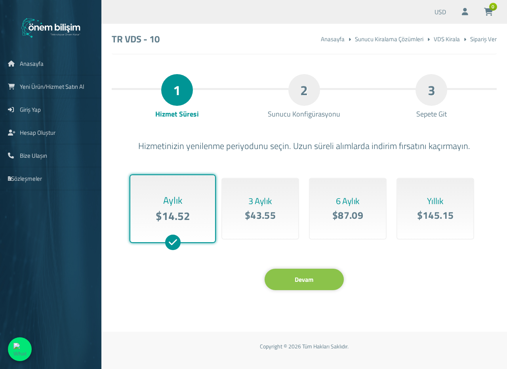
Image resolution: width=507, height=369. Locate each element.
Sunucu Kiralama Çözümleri (389, 39)
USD (440, 12)
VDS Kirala (447, 39)
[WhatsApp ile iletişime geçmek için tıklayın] (20, 349)
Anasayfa (333, 39)
